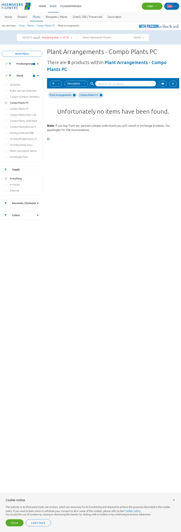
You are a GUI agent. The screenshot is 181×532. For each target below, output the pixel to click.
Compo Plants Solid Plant (23, 120)
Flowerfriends (70, 6)
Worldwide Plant (19, 157)
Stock (19, 75)
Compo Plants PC (45, 25)
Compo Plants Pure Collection (26, 114)
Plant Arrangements (61, 95)
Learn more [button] (38, 522)
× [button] (174, 500)
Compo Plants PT (19, 108)
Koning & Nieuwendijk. (22, 132)
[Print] (163, 84)
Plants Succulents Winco (23, 151)
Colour (16, 215)
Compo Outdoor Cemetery (25, 96)
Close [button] (14, 522)
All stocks (15, 84)
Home (42, 6)
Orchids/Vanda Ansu (21, 145)
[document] (90, 507)
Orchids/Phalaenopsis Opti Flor (26, 139)
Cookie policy (132, 511)
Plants (30, 25)
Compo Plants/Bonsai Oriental (26, 126)
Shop (53, 6)
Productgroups (25, 63)
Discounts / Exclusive (24, 203)
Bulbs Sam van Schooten (23, 90)
